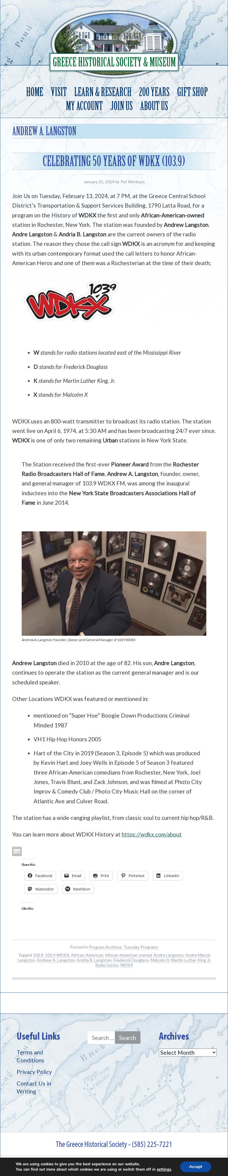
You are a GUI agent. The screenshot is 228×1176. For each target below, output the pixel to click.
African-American (87, 954)
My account (84, 106)
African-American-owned (128, 954)
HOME (34, 92)
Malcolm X (160, 960)
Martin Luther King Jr (190, 960)
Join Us (121, 106)
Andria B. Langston (94, 960)
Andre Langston (168, 954)
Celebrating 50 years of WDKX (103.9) (114, 161)
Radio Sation (106, 965)
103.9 (38, 954)
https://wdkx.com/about (152, 834)
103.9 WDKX (57, 954)
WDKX (126, 965)
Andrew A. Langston (56, 960)
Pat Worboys (133, 181)
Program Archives (105, 946)
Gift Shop (192, 92)
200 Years (154, 92)
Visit (59, 92)
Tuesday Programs (141, 946)
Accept (195, 1166)
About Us (154, 106)
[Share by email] (17, 851)
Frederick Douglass (131, 960)
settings (164, 1169)
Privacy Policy (34, 1071)
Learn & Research (103, 92)
